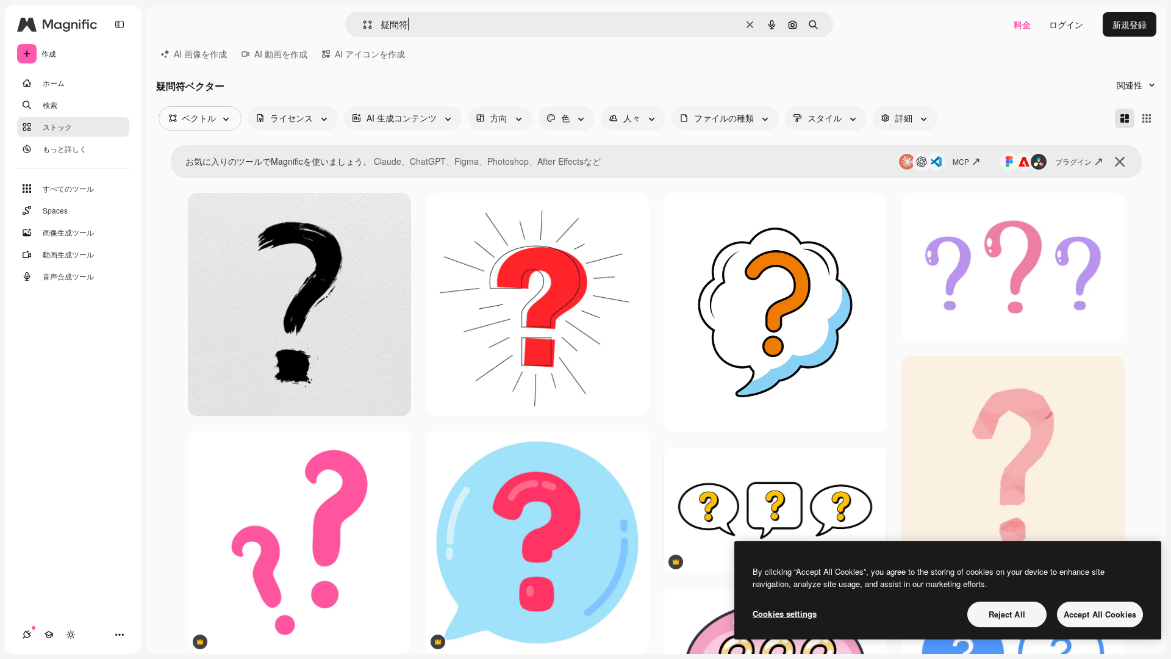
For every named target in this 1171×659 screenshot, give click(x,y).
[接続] (27, 634)
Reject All (1007, 614)
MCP (961, 161)
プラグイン (1073, 161)
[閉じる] (1119, 161)
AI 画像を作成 (200, 54)
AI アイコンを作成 (370, 54)
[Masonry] (1124, 118)
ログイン (1066, 24)
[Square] (1146, 118)
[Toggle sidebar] (119, 24)
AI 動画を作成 (280, 54)
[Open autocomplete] (362, 24)
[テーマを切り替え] (71, 634)
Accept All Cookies (1100, 614)
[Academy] (49, 634)
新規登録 (1129, 24)
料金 (1022, 24)
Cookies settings (785, 613)
